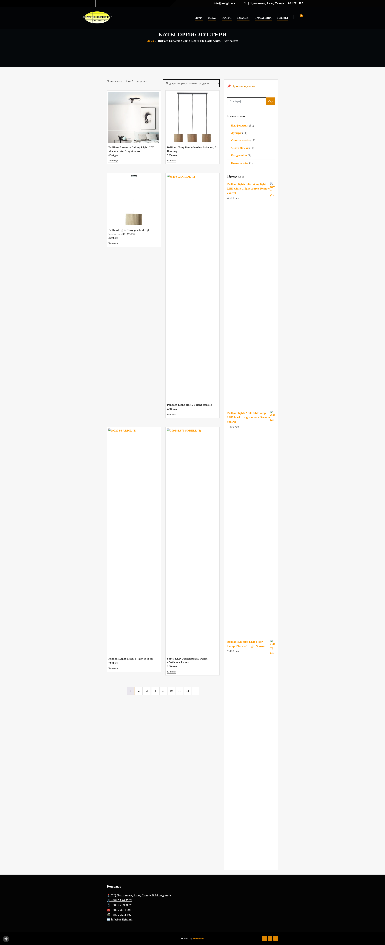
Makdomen (198, 938)
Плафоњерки (239, 125)
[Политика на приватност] (6, 939)
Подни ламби (239, 163)
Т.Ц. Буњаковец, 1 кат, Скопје (264, 3)
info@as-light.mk (224, 3)
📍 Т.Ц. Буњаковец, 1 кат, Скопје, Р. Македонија (139, 895)
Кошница (113, 161)
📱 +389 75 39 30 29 (119, 905)
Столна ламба (240, 140)
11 (179, 690)
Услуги (227, 18)
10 (171, 690)
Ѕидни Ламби (240, 148)
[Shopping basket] (299, 17)
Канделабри (239, 155)
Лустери (236, 132)
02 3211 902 (295, 3)
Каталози (243, 18)
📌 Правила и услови (241, 86)
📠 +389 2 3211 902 (119, 914)
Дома (199, 18)
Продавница (263, 18)
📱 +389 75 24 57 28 (119, 900)
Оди (270, 101)
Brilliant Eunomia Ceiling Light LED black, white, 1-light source (198, 40)
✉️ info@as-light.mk (119, 919)
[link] (85, 3)
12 (187, 690)
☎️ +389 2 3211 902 (119, 909)
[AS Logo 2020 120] (97, 18)
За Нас (212, 18)
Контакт (282, 18)
